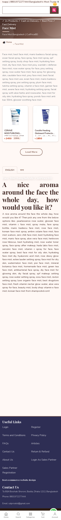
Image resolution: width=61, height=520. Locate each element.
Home (9, 42)
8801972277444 (18, 496)
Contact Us (8, 451)
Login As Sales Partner (43, 459)
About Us (7, 459)
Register (36, 427)
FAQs (5, 443)
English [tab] (9, 170)
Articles (35, 443)
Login (5, 427)
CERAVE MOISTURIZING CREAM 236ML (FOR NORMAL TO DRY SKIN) (14, 132)
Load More (31, 151)
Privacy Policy (38, 435)
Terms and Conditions (13, 435)
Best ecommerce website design (19, 479)
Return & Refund (40, 451)
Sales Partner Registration (9, 470)
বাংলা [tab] (22, 170)
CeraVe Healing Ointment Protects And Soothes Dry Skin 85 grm (45, 132)
